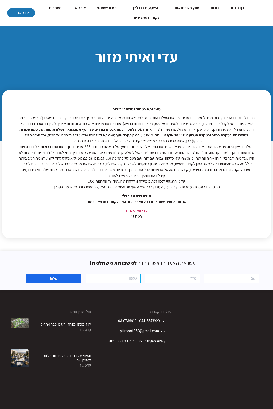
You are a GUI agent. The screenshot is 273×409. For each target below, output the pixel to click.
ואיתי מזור (133, 210)
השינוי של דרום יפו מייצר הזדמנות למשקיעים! (67, 358)
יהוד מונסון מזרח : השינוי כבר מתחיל (66, 324)
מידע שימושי (107, 7)
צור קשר (79, 7)
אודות (215, 7)
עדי (145, 210)
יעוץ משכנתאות (186, 7)
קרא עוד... (84, 329)
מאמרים (55, 7)
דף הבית (237, 7)
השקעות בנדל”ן (145, 7)
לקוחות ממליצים (147, 17)
